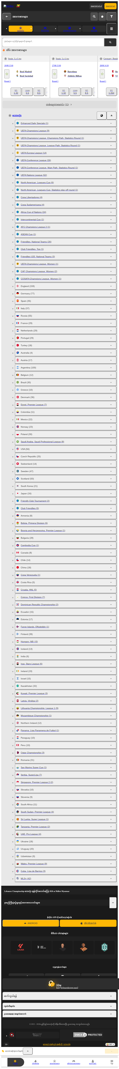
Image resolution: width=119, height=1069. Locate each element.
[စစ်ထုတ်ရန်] (112, 16)
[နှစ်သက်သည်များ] (102, 16)
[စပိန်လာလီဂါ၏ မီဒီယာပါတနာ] (20, 947)
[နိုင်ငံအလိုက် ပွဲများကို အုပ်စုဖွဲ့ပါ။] (102, 115)
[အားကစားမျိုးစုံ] (112, 28)
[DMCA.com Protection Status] (88, 1035)
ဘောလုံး (17, 115)
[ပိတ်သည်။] (112, 115)
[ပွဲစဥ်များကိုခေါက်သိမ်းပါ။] (28, 1051)
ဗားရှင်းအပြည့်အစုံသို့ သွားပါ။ (56, 1044)
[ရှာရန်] (94, 16)
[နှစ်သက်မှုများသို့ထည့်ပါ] (6, 74)
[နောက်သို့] (6, 16)
